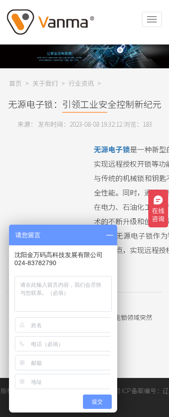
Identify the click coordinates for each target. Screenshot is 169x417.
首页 (15, 83)
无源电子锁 (112, 149)
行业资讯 (81, 83)
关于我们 (45, 83)
